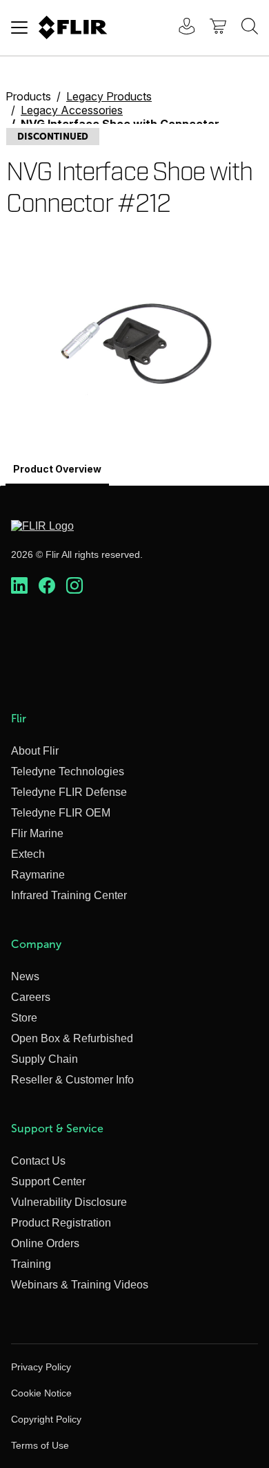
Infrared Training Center (69, 895)
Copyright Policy (46, 1419)
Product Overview (57, 469)
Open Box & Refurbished (72, 1038)
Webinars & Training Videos (79, 1285)
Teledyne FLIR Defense (69, 792)
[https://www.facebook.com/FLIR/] (47, 586)
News (25, 976)
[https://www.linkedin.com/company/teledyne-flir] (19, 586)
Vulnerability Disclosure (69, 1202)
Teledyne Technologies (67, 771)
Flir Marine (37, 833)
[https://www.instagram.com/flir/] (74, 586)
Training (31, 1264)
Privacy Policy (41, 1366)
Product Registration (61, 1223)
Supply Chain (44, 1059)
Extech (28, 854)
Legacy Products (109, 96)
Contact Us (38, 1161)
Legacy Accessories (72, 110)
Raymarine (38, 875)
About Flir (35, 751)
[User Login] (179, 28)
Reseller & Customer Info (72, 1080)
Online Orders (45, 1243)
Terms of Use (40, 1445)
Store (24, 1018)
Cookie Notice (41, 1393)
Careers (30, 997)
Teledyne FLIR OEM (60, 813)
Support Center (48, 1181)
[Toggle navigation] (19, 27)
